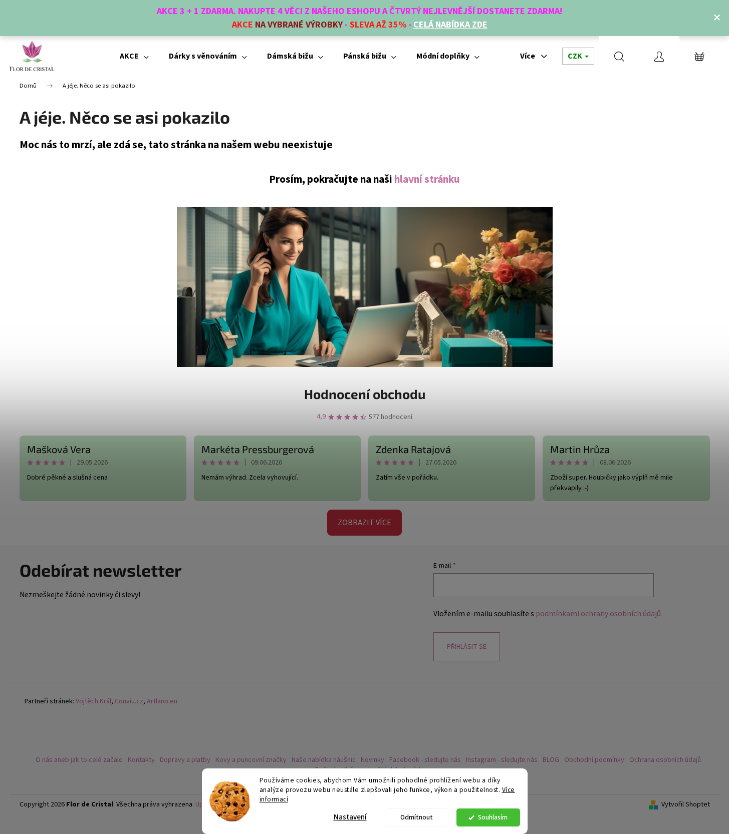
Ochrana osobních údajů (665, 760)
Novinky (372, 760)
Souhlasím (493, 817)
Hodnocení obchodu (364, 393)
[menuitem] (134, 56)
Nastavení (350, 817)
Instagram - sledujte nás (502, 760)
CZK (576, 56)
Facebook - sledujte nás (425, 760)
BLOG (551, 760)
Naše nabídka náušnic (324, 760)
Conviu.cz (129, 701)
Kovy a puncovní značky (251, 760)
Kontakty (141, 760)
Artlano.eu (162, 701)
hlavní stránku (427, 179)
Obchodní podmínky (594, 760)
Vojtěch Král (93, 701)
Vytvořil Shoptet (685, 804)
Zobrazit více (364, 522)
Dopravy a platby (185, 760)
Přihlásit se (467, 647)
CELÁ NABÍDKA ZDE (450, 25)
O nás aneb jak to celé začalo (79, 760)
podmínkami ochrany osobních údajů (598, 613)
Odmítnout (416, 817)
